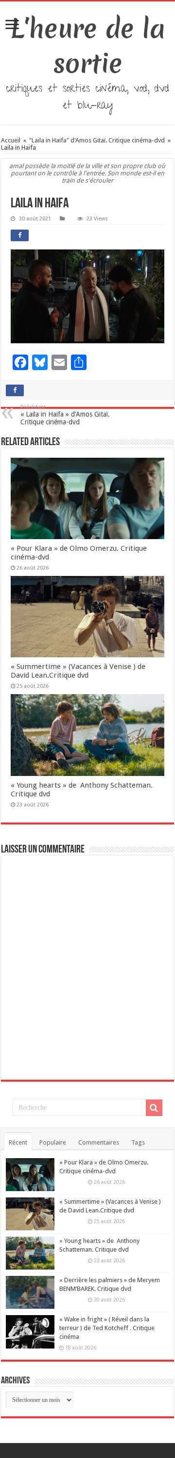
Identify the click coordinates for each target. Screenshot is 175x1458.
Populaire (52, 1142)
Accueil (11, 140)
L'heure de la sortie (88, 46)
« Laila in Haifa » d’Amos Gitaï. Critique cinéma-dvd (65, 415)
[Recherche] (154, 1108)
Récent (18, 1142)
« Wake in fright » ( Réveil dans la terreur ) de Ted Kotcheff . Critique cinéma (107, 1328)
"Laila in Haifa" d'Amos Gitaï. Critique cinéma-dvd (97, 140)
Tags (138, 1142)
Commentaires (98, 1142)
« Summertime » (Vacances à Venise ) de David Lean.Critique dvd (78, 671)
